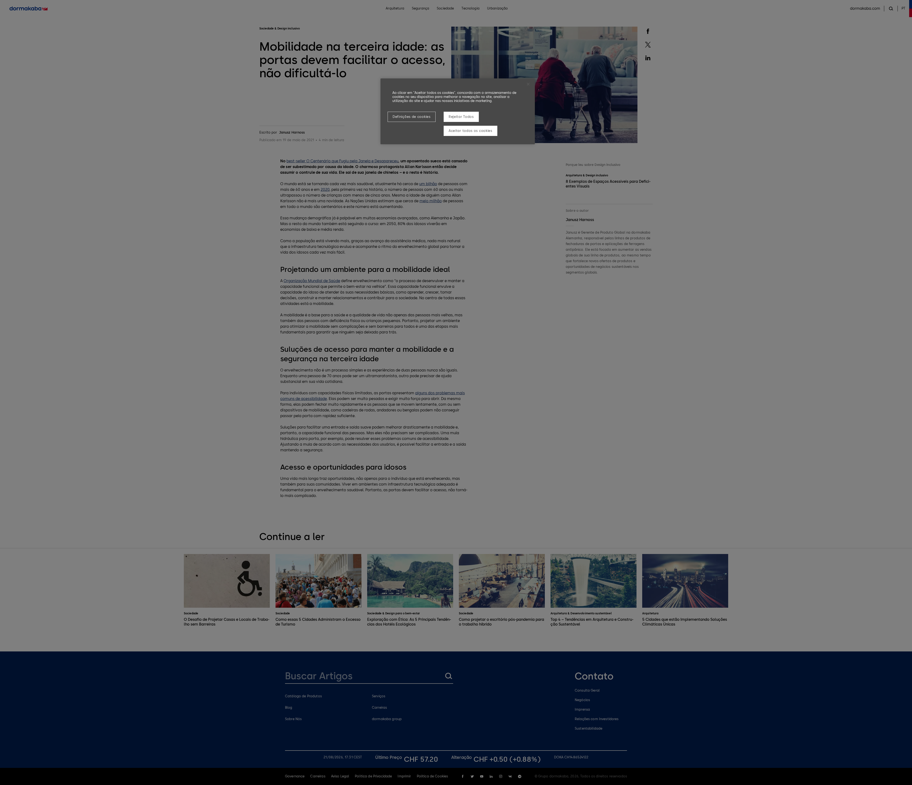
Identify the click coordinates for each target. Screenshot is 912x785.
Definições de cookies (412, 117)
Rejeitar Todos (461, 117)
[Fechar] (528, 84)
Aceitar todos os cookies (470, 131)
